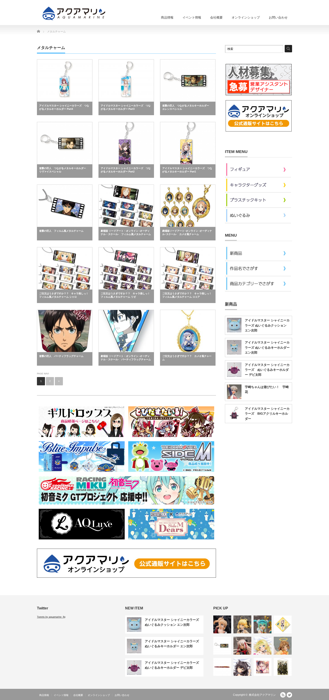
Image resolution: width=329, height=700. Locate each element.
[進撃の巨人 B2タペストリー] (283, 667)
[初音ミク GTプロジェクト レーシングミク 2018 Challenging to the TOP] (262, 624)
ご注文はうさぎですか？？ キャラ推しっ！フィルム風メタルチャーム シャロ (63, 295)
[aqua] (74, 13)
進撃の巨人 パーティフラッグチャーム (61, 356)
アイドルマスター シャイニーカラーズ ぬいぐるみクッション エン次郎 (267, 325)
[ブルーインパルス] (81, 472)
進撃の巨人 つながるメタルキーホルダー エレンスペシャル (187, 107)
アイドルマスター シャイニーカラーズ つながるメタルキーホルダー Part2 (126, 170)
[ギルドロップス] (81, 437)
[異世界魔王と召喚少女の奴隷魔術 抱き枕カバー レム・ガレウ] (242, 667)
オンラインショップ (246, 17)
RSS (283, 695)
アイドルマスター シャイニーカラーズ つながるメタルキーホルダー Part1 (187, 170)
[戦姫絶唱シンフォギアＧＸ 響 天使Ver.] (283, 646)
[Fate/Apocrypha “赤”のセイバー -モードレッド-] (222, 624)
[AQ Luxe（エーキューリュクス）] (81, 540)
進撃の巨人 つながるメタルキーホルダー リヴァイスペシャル (63, 170)
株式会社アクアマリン (262, 694)
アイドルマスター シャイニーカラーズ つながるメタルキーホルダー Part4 (64, 107)
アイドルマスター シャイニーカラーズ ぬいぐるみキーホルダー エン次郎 (267, 347)
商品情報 (167, 17)
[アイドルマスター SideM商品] (171, 472)
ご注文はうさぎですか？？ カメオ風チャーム (187, 358)
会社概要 (216, 17)
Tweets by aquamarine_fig (51, 616)
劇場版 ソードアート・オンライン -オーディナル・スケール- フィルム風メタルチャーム (126, 232)
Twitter (289, 695)
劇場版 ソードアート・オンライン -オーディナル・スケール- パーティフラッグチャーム (126, 358)
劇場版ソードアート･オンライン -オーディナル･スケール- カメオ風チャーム (187, 232)
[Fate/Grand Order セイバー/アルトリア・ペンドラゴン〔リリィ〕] (242, 624)
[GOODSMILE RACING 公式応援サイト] (126, 505)
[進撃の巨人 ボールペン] (222, 667)
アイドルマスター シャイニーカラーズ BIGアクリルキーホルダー (267, 413)
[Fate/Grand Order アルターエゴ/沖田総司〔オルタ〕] (242, 646)
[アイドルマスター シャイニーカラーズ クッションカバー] (262, 667)
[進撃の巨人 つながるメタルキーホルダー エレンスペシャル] (222, 646)
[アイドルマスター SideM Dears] (171, 540)
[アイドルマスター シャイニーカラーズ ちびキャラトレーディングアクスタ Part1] (283, 624)
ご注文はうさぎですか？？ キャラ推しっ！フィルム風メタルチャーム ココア (187, 295)
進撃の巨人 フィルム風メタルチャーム (61, 230)
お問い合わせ (278, 17)
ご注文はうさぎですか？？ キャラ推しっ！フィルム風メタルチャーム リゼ (125, 295)
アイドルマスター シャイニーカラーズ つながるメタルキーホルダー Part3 (126, 107)
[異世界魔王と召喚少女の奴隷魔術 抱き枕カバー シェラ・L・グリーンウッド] (262, 646)
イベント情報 (191, 17)
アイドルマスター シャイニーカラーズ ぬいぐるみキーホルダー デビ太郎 (267, 370)
